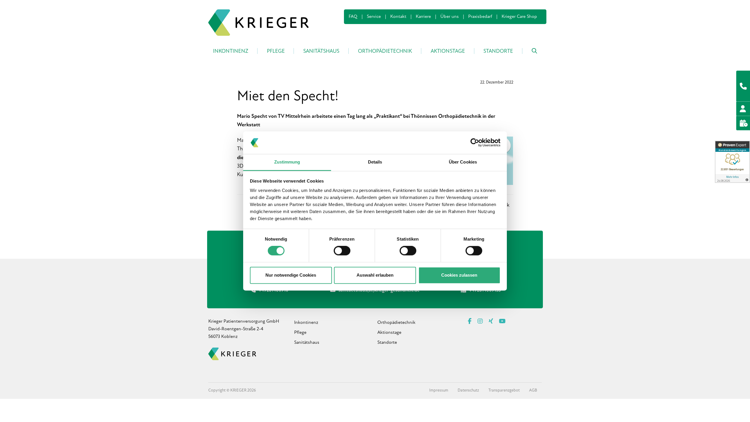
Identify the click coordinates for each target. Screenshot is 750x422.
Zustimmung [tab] (287, 161)
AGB (533, 390)
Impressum (438, 390)
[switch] (342, 251)
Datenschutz (468, 390)
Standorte (387, 342)
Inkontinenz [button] (230, 51)
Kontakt (398, 16)
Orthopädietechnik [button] (385, 51)
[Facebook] (470, 321)
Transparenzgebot (504, 390)
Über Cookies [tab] (463, 161)
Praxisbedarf (480, 16)
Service (374, 16)
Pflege (300, 332)
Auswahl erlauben (375, 275)
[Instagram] (480, 321)
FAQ (353, 16)
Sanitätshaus (306, 342)
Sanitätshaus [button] (321, 51)
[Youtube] (502, 321)
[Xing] (490, 321)
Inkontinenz (306, 322)
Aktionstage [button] (448, 51)
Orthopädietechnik (396, 322)
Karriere (423, 16)
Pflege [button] (276, 51)
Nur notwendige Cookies (290, 275)
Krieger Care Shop (519, 16)
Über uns (449, 16)
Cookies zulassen (459, 275)
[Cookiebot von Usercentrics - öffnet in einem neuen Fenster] (474, 142)
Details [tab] (375, 161)
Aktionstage (389, 332)
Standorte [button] (498, 51)
